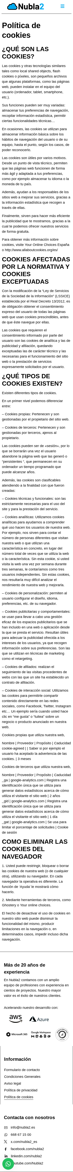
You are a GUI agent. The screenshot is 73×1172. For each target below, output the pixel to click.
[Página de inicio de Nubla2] (25, 7)
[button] (62, 6)
